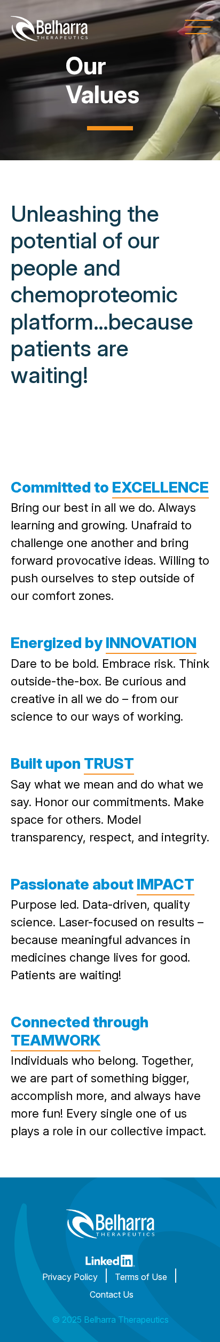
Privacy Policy (70, 1276)
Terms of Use (141, 1276)
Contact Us (111, 1294)
